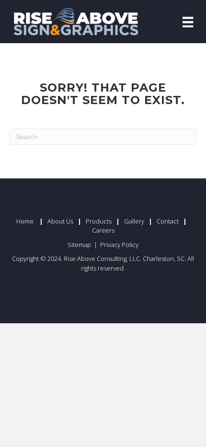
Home (25, 221)
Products (99, 221)
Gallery (134, 221)
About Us (60, 221)
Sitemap (80, 244)
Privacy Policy (119, 244)
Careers (103, 230)
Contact (168, 221)
